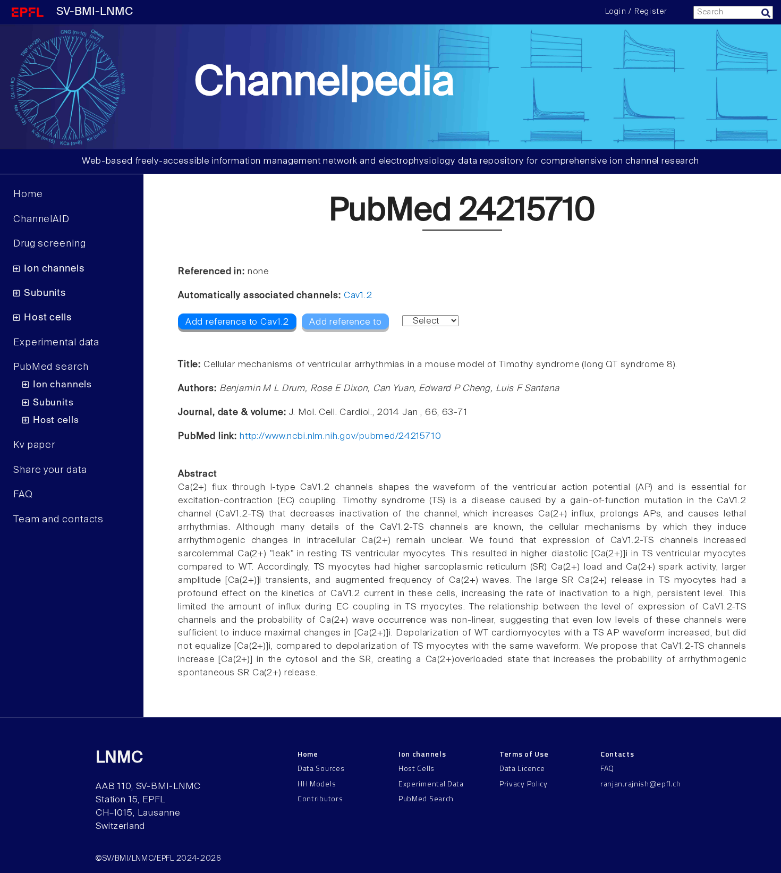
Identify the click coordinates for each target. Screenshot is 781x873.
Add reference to (345, 322)
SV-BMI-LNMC (94, 12)
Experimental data (56, 342)
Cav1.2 (358, 295)
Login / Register (636, 11)
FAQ (23, 494)
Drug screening (49, 244)
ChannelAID (41, 219)
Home (28, 194)
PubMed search (51, 367)
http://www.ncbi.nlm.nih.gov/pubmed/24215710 (341, 436)
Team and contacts (58, 519)
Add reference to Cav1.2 (237, 322)
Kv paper (34, 445)
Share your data (50, 470)
